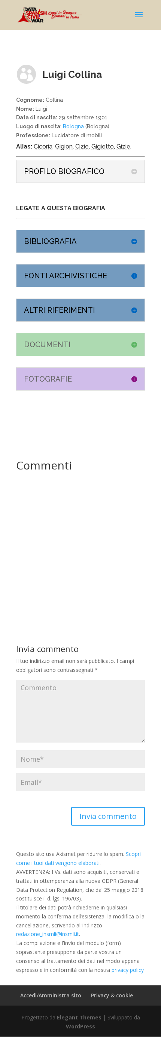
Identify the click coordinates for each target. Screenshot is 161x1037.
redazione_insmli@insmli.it (47, 933)
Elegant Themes (79, 1017)
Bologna (73, 126)
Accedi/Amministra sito (50, 995)
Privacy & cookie (112, 995)
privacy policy (128, 969)
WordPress (80, 1026)
